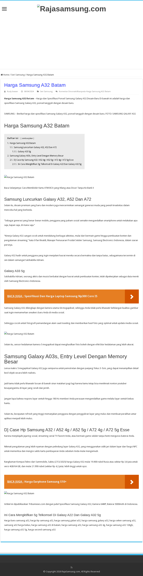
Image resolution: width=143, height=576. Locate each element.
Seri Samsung (18, 74)
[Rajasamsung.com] (71, 8)
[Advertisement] (71, 41)
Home (6, 74)
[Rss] (71, 567)
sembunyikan (27, 138)
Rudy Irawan (12, 91)
